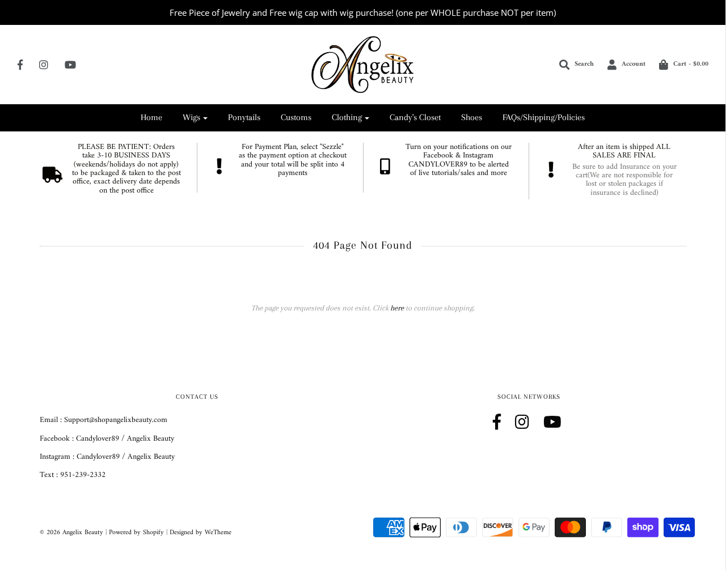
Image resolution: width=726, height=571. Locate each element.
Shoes (471, 117)
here (397, 308)
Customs (296, 117)
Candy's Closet (415, 117)
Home (151, 117)
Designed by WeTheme (200, 533)
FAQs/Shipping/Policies (544, 117)
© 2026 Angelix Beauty (71, 533)
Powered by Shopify (136, 533)
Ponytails (244, 117)
